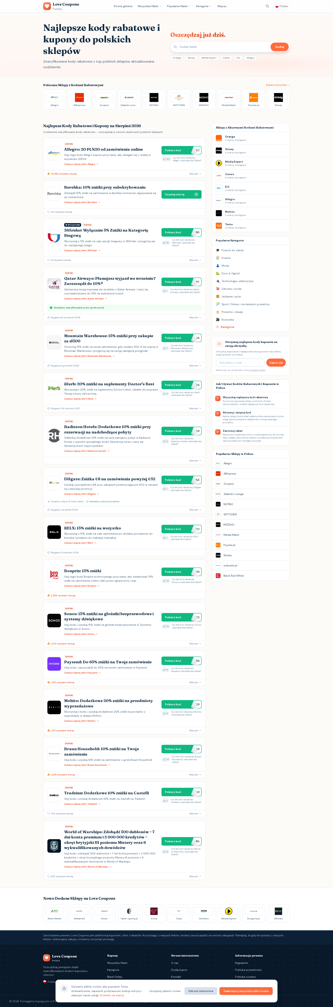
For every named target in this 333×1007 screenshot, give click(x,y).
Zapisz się (276, 362)
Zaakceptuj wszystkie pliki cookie (246, 991)
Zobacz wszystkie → (278, 85)
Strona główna (123, 6)
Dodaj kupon (179, 970)
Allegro (251, 57)
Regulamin (241, 963)
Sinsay (191, 57)
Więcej (221, 6)
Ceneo (226, 57)
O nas (174, 963)
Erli (238, 57)
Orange (177, 57)
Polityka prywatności (248, 970)
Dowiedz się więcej (112, 995)
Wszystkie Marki (148, 6)
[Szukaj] (267, 6)
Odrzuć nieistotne (200, 991)
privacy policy (258, 370)
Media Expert (209, 57)
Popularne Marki (177, 6)
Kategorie (202, 6)
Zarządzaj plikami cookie (165, 991)
